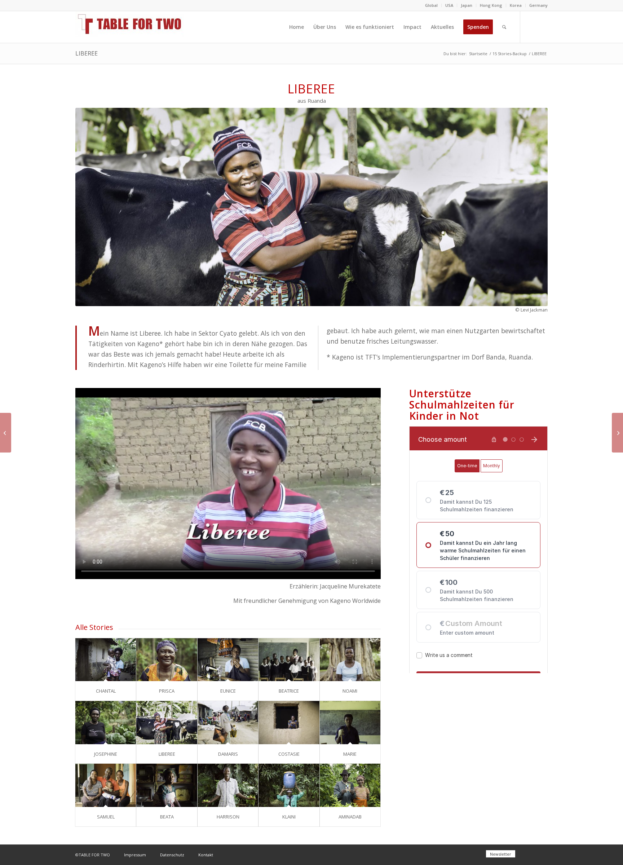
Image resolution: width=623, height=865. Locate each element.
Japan (466, 5)
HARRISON (228, 816)
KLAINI (289, 816)
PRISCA (166, 691)
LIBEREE (86, 53)
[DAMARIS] (228, 722)
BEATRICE (289, 691)
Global (431, 5)
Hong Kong (491, 5)
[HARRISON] (228, 785)
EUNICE (228, 691)
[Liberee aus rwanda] (311, 207)
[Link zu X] (542, 26)
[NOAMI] (350, 659)
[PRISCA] (166, 659)
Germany (538, 5)
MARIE (350, 754)
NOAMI (350, 691)
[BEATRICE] (289, 659)
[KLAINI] (289, 785)
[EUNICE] (228, 659)
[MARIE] (350, 722)
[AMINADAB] (350, 785)
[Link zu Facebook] (531, 26)
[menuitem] (431, 5)
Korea (516, 5)
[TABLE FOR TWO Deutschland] (129, 27)
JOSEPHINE (105, 754)
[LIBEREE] (166, 722)
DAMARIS (228, 754)
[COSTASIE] (289, 722)
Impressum (135, 854)
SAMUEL (106, 816)
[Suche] (504, 27)
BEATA (167, 816)
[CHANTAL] (105, 659)
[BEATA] (166, 785)
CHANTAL (106, 691)
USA (449, 5)
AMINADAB (350, 816)
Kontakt (205, 854)
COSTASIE (289, 754)
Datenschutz (172, 854)
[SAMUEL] (105, 785)
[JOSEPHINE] (105, 722)
